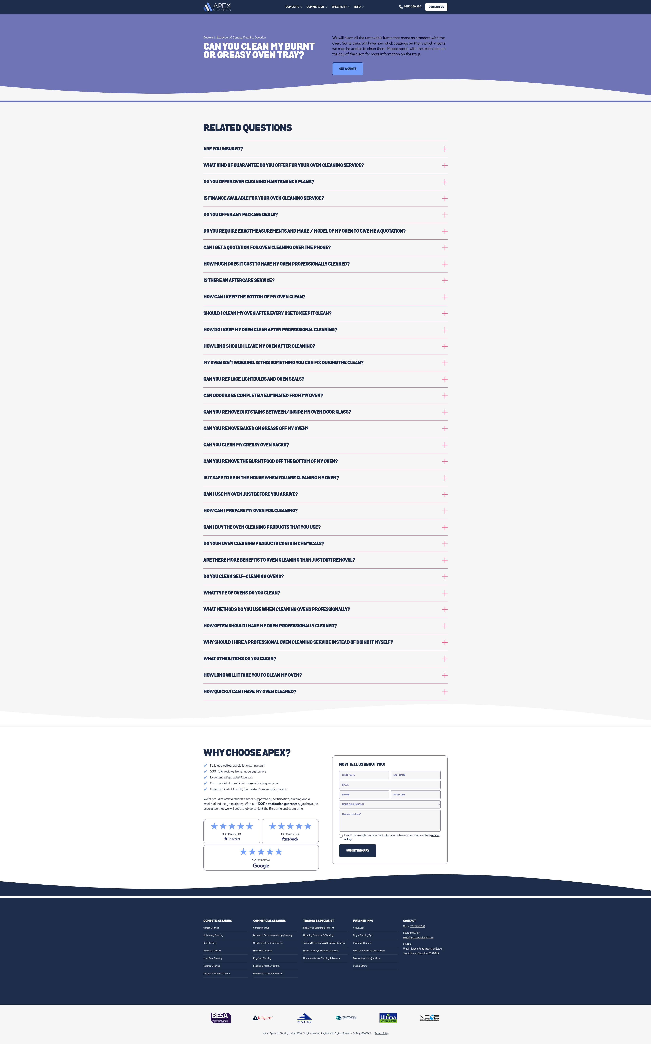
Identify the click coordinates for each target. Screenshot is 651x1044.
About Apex (358, 928)
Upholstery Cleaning (213, 935)
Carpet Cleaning (211, 928)
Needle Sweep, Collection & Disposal (321, 951)
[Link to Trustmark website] (346, 1018)
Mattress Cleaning (212, 951)
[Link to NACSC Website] (304, 1018)
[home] (217, 7)
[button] (293, 7)
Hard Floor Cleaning (212, 958)
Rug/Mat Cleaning (262, 958)
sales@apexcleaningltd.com (418, 937)
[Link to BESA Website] (221, 1018)
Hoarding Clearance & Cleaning (318, 935)
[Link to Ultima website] (388, 1018)
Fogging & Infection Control (216, 973)
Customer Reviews (362, 943)
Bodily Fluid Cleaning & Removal (318, 928)
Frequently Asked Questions (366, 958)
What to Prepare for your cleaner (369, 951)
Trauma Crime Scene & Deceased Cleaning (324, 943)
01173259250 (417, 926)
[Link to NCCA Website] (430, 1017)
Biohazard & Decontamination (267, 973)
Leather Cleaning (211, 966)
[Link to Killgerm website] (263, 1018)
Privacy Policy (382, 1033)
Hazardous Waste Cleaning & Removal (321, 958)
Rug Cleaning (209, 943)
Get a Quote (347, 68)
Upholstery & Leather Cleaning (268, 943)
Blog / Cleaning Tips (362, 935)
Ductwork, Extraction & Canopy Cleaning (272, 935)
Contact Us (436, 7)
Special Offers (360, 966)
